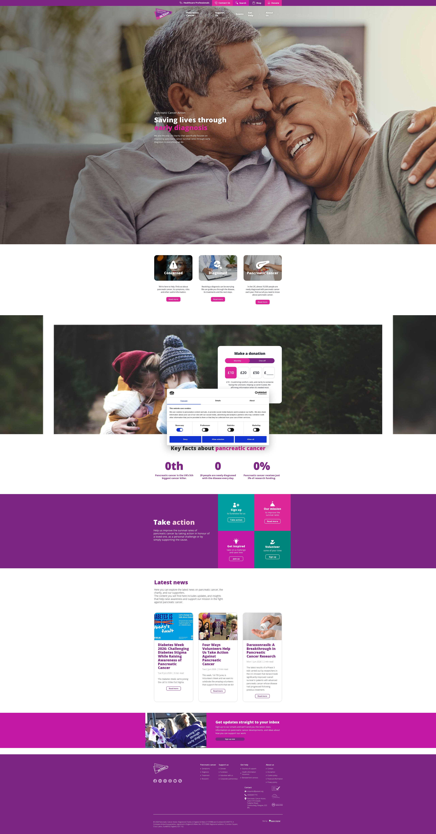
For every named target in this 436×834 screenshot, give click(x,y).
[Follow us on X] (180, 781)
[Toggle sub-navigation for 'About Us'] (278, 14)
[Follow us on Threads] (170, 781)
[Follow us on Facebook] (155, 781)
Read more (173, 299)
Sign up (272, 556)
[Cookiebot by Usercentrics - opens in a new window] (257, 393)
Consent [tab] (184, 401)
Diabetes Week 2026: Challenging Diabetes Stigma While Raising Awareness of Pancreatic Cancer (173, 656)
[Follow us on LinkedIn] (160, 781)
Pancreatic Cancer (192, 14)
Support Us (220, 14)
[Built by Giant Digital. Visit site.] (276, 821)
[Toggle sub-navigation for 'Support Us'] (229, 14)
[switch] (203, 429)
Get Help (250, 14)
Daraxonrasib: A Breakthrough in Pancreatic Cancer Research (261, 650)
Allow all (250, 439)
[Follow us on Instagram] (165, 781)
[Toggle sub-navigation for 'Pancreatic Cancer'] (209, 14)
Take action (236, 519)
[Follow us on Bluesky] (175, 781)
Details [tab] (218, 401)
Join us (236, 558)
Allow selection (218, 439)
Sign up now (230, 739)
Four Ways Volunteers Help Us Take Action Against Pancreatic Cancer (216, 654)
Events (239, 14)
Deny (185, 439)
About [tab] (252, 401)
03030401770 (252, 795)
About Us (269, 14)
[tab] (237, 360)
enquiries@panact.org (255, 791)
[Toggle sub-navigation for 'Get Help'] (259, 14)
